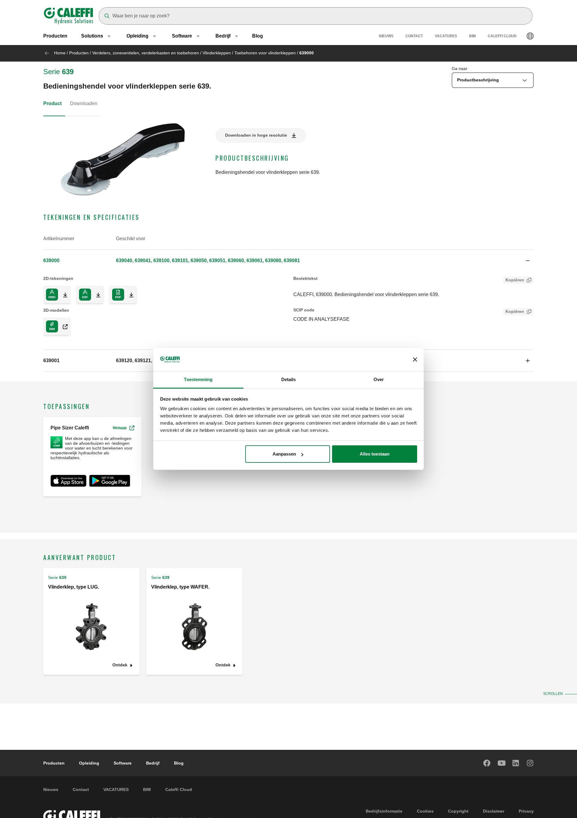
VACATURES (446, 36)
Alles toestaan (374, 453)
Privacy (526, 811)
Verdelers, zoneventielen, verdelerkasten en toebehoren (145, 52)
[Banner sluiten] (415, 360)
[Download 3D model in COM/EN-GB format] (63, 326)
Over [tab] (379, 379)
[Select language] (530, 36)
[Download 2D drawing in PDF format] (129, 294)
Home (60, 52)
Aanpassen (284, 453)
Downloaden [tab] (83, 103)
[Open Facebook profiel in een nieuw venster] (487, 763)
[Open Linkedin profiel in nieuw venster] (516, 763)
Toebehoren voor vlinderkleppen (265, 52)
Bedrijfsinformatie (384, 811)
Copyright (458, 811)
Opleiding (89, 763)
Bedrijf (153, 763)
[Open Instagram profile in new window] (530, 763)
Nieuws (386, 36)
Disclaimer (493, 811)
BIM (472, 36)
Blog (257, 35)
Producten (55, 35)
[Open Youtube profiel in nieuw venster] (501, 763)
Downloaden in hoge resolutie (256, 135)
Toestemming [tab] (198, 379)
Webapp (120, 428)
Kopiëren (514, 279)
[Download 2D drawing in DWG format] (63, 294)
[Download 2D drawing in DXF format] (96, 294)
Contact (414, 36)
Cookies (425, 811)
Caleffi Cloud (502, 36)
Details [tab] (288, 379)
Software (123, 763)
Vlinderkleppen (217, 52)
